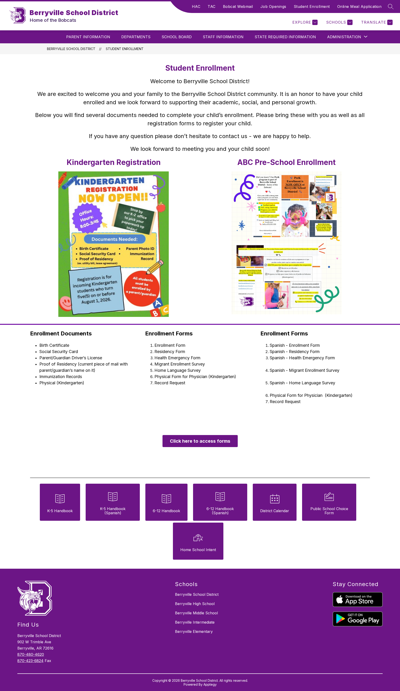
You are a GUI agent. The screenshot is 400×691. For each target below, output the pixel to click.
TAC (212, 6)
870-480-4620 (30, 654)
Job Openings (273, 6)
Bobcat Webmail (238, 6)
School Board (177, 37)
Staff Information (223, 37)
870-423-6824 (30, 660)
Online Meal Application (359, 6)
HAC (196, 6)
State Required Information (285, 37)
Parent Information (88, 37)
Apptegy (210, 684)
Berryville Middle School (196, 613)
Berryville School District (71, 49)
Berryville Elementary (194, 631)
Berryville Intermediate (195, 622)
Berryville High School (195, 603)
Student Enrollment (312, 6)
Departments (135, 37)
